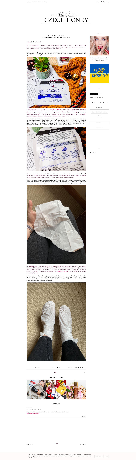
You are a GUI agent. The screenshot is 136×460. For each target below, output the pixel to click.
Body (76, 367)
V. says (29, 1)
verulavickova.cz (99, 89)
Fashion (40, 1)
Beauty (45, 1)
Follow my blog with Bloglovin (96, 97)
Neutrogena (56, 109)
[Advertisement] (99, 181)
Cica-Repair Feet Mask (62, 271)
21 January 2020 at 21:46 (34, 409)
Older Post (82, 444)
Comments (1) (36, 367)
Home (56, 443)
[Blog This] (59, 367)
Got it (105, 456)
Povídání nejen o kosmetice (33, 413)
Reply (83, 416)
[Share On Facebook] (55, 367)
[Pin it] (57, 367)
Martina (29, 408)
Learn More (98, 456)
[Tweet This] (53, 367)
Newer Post (30, 444)
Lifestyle (35, 1)
